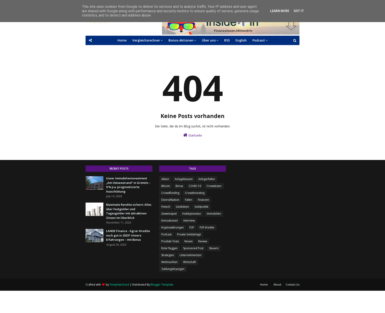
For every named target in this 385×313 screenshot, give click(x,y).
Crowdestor (214, 186)
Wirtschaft (189, 262)
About (277, 284)
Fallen (188, 200)
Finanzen (203, 200)
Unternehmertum (190, 255)
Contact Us (292, 284)
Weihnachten (169, 262)
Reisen (188, 241)
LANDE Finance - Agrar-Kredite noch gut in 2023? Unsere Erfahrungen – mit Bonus (128, 235)
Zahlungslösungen (172, 269)
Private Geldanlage (189, 234)
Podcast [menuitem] (258, 40)
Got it (299, 11)
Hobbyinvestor (191, 214)
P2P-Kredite (207, 227)
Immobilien (214, 214)
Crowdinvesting (195, 193)
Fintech (165, 207)
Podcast (166, 234)
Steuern (214, 248)
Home (264, 284)
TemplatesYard (119, 284)
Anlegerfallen (206, 179)
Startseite (194, 135)
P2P (191, 227)
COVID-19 (195, 186)
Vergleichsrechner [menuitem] (146, 40)
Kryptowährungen (172, 227)
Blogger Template (162, 284)
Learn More (279, 11)
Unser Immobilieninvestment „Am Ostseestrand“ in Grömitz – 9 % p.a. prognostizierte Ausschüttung (128, 184)
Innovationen (169, 220)
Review (202, 241)
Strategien (167, 255)
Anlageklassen (184, 179)
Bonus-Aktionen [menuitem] (180, 40)
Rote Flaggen (169, 248)
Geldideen (182, 207)
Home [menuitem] (122, 40)
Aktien (165, 179)
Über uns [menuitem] (209, 40)
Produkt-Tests (170, 241)
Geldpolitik (201, 207)
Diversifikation (170, 200)
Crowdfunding (170, 193)
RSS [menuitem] (227, 40)
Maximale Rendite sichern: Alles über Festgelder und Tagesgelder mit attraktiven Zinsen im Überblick (128, 211)
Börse (179, 186)
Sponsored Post (193, 248)
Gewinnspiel (169, 214)
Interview (189, 220)
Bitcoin (165, 186)
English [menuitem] (241, 40)
